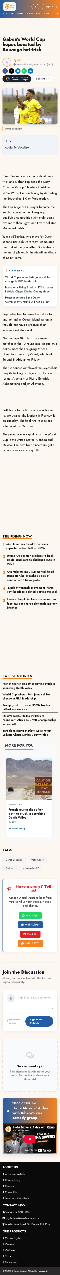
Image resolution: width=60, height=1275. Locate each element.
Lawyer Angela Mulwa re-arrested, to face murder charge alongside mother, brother (32, 603)
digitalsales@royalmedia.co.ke (22, 1218)
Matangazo (11, 1262)
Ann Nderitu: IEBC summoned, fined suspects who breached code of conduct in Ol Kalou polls (30, 576)
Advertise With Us (15, 1174)
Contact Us (11, 1192)
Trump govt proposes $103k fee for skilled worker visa (26, 707)
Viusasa (9, 1244)
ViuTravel (10, 1250)
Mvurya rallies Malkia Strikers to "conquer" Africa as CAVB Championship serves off (29, 720)
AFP (19, 60)
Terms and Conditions (17, 1198)
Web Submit (32, 925)
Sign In (49, 6)
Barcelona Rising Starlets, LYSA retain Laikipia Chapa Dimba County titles (29, 289)
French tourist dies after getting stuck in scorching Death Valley (28, 686)
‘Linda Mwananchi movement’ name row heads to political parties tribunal (32, 590)
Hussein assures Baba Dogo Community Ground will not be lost (27, 299)
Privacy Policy (12, 1180)
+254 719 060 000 (17, 1212)
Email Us (32, 934)
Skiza (8, 1256)
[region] (30, 795)
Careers (9, 1186)
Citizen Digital (12, 1238)
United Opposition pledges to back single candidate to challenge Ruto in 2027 (31, 560)
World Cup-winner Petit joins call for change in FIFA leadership (28, 279)
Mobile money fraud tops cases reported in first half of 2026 (27, 546)
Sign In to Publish (36, 1021)
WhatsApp (32, 915)
